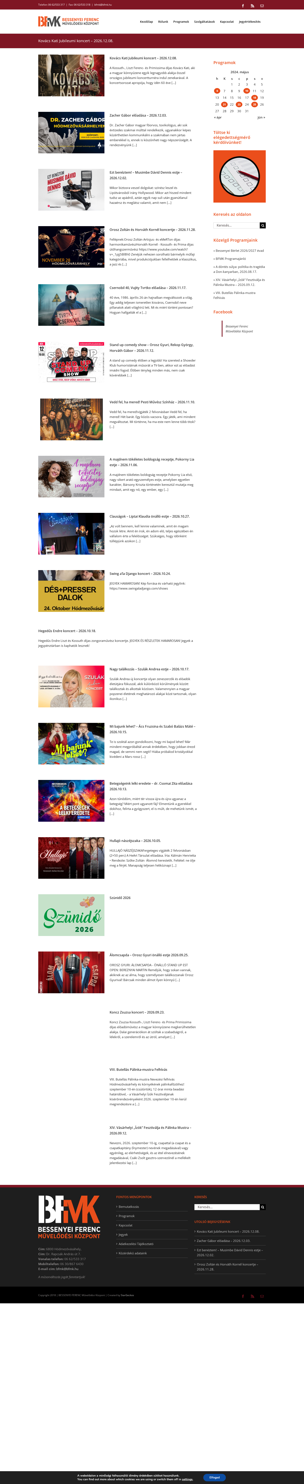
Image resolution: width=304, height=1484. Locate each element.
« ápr (217, 117)
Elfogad (214, 1477)
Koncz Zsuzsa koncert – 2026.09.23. (137, 1012)
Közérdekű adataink (133, 1253)
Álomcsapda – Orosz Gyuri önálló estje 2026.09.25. (149, 955)
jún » (261, 117)
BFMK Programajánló (231, 259)
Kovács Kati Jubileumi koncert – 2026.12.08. (143, 58)
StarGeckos (127, 1295)
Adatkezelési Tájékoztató (136, 1244)
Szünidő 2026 (120, 897)
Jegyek (123, 1234)
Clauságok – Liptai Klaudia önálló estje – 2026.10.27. (150, 516)
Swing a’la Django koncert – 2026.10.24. (140, 573)
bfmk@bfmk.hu (103, 4)
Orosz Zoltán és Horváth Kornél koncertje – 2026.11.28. (153, 229)
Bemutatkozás (129, 1207)
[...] (173, 83)
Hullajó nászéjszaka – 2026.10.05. (135, 840)
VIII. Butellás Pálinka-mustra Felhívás (138, 1069)
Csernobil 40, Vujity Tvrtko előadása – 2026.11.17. (148, 287)
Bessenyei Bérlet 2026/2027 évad (240, 250)
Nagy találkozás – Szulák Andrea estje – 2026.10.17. (149, 669)
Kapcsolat (125, 1225)
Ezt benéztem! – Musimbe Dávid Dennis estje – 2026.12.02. (230, 1252)
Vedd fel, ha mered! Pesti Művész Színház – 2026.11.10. (152, 402)
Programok (127, 1216)
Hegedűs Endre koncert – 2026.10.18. (67, 631)
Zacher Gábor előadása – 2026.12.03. (138, 115)
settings (187, 1479)
